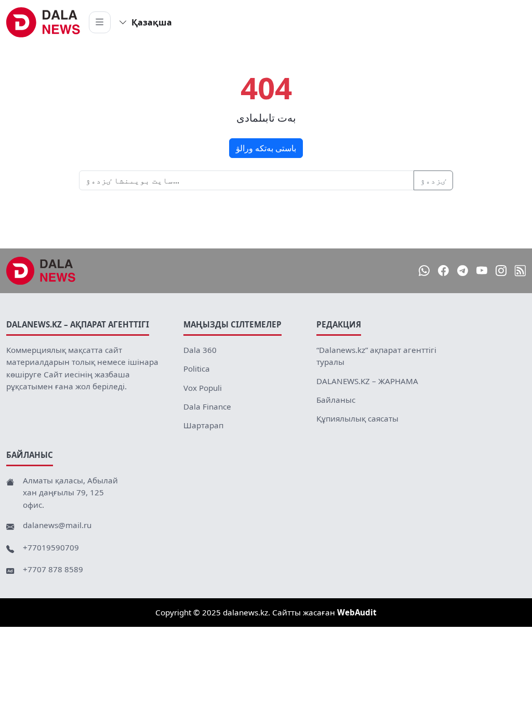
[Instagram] (501, 270)
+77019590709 (51, 547)
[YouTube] (481, 270)
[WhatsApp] (424, 270)
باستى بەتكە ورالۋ (266, 148)
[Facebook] (443, 270)
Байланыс (335, 400)
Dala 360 (200, 350)
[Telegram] (462, 270)
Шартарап (203, 425)
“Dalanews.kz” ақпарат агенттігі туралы (376, 356)
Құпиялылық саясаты (357, 418)
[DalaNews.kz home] (43, 22)
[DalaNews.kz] (41, 271)
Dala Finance (207, 406)
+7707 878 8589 (53, 569)
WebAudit (357, 612)
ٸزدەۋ (433, 180)
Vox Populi (202, 388)
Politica (196, 368)
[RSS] (520, 270)
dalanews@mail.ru (57, 525)
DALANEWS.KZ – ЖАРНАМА (367, 381)
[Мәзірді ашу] (100, 22)
